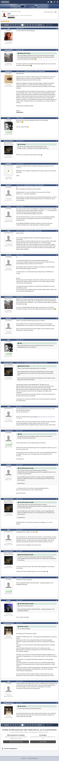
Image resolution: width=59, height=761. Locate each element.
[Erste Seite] (2, 25)
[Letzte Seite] (44, 25)
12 (30, 25)
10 (24, 25)
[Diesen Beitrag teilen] (56, 28)
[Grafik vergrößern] (26, 304)
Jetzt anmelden (43, 741)
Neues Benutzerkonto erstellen (16, 741)
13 (32, 25)
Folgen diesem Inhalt (48, 12)
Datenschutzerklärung (32, 758)
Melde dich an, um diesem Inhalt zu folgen (12, 11)
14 (35, 25)
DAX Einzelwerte (28, 15)
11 (27, 25)
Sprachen (24, 758)
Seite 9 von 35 (49, 25)
